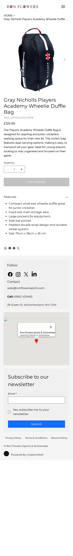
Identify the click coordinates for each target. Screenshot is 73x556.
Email (12, 393)
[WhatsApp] (5, 248)
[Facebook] (10, 248)
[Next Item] (64, 60)
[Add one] (21, 169)
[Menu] (63, 7)
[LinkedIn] (34, 274)
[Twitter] (18, 248)
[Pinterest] (14, 248)
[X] (26, 274)
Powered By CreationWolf (27, 454)
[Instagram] (18, 274)
